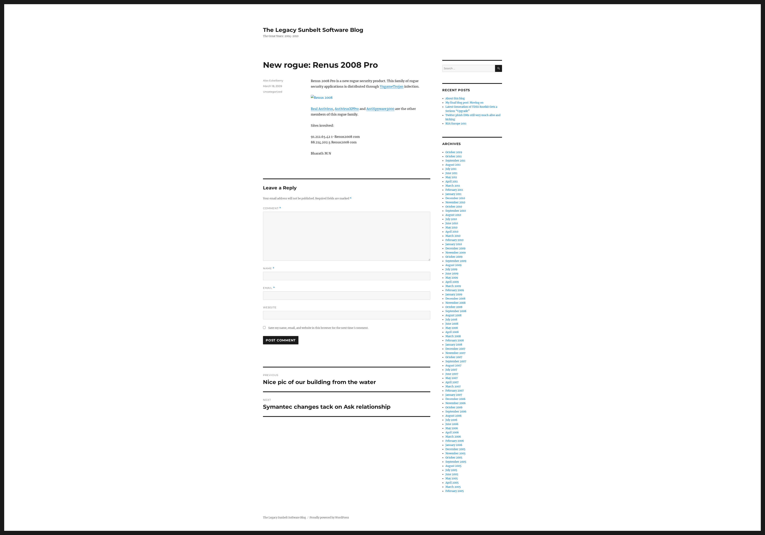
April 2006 (452, 432)
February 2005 (454, 491)
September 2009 (455, 261)
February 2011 (454, 190)
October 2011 (453, 156)
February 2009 (454, 290)
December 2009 (455, 248)
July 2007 (451, 369)
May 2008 (451, 328)
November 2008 (455, 303)
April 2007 (452, 382)
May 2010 (451, 227)
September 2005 (455, 461)
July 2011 (450, 169)
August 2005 (453, 466)
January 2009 (453, 294)
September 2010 (455, 211)
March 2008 (453, 336)
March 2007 (453, 386)
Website (270, 307)
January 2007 (453, 395)
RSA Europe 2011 (455, 123)
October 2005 (453, 457)
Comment (272, 208)
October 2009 (454, 257)
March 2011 (452, 185)
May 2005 (451, 478)
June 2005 (451, 474)
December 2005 (455, 449)
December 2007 (455, 349)
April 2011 (451, 181)
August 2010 (453, 215)
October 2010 (453, 206)
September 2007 (455, 361)
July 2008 (451, 319)
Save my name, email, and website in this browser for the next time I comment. (318, 328)
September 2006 (455, 411)
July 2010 (451, 219)
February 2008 (454, 340)
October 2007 (453, 357)
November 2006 (455, 403)
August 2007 (453, 365)
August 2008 (453, 315)
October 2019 (453, 152)
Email (269, 288)
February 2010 (454, 240)
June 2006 (451, 424)
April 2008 (452, 332)
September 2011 (455, 160)
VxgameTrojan (391, 86)
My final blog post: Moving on (464, 102)
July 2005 (451, 470)
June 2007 (451, 374)
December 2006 (455, 399)
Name (269, 268)
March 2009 (453, 286)
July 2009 (451, 269)
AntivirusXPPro (347, 109)
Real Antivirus (322, 109)
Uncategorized (272, 91)
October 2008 (453, 307)
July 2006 (451, 420)
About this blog (455, 98)
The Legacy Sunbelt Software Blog (313, 29)
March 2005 (453, 487)
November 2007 (455, 353)
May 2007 (451, 378)
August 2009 (453, 265)
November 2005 (455, 453)
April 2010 (451, 231)
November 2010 (455, 202)
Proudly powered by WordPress (329, 517)
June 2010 (451, 223)
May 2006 (451, 428)
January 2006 (453, 445)
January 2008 (453, 344)
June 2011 (451, 173)
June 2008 (451, 323)
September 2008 (455, 311)
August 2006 (453, 415)
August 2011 (453, 165)
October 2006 (454, 407)
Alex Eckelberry (273, 80)
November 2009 (455, 252)
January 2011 (453, 194)
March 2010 (452, 236)
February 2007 (454, 390)
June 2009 (451, 273)
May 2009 (451, 277)
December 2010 (455, 198)
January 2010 (453, 244)
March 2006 (453, 436)
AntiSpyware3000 (380, 109)
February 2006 (454, 441)
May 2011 (451, 177)
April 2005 (452, 482)
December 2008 (455, 298)
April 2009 (452, 282)
